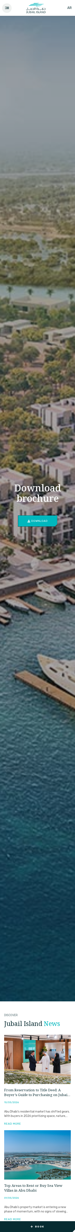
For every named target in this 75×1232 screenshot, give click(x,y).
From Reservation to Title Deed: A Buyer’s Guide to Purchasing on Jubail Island (36, 1093)
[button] (37, 1226)
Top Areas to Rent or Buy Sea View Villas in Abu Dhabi (33, 1188)
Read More (12, 1123)
